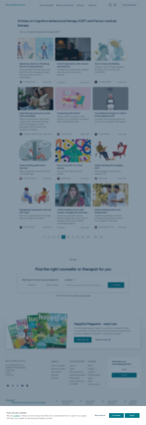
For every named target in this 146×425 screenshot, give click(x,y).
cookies (16, 416)
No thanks (116, 415)
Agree (132, 415)
